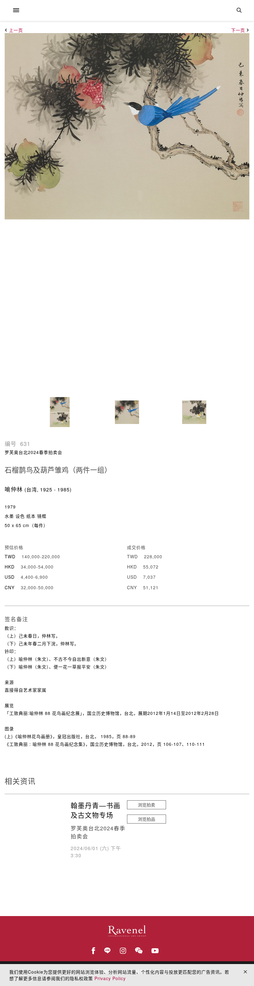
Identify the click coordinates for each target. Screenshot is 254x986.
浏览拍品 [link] (146, 819)
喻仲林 (14, 489)
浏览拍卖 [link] (146, 805)
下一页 (238, 30)
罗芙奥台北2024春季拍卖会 (33, 452)
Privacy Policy (110, 978)
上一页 (16, 30)
